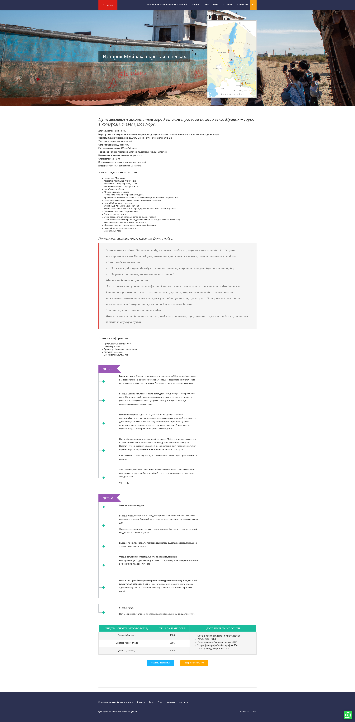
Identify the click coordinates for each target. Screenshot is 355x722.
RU (253, 5)
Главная (195, 5)
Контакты (242, 5)
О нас (216, 5)
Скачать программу (160, 663)
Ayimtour (108, 4)
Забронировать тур (194, 663)
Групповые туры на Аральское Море (167, 5)
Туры (206, 5)
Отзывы (228, 5)
